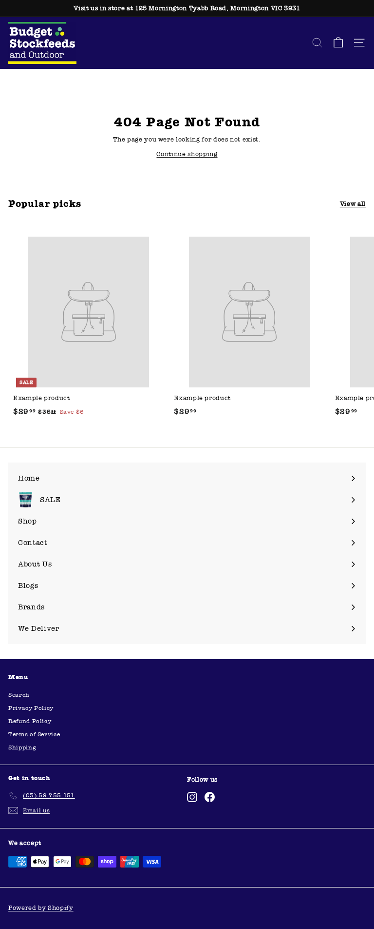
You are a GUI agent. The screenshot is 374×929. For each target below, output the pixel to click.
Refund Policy (29, 721)
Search (19, 694)
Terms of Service (34, 734)
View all (353, 204)
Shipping (22, 747)
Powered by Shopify (41, 908)
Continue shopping (186, 154)
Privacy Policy (31, 708)
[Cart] (338, 42)
